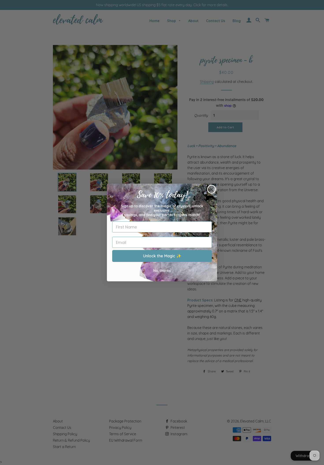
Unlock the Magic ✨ (162, 255)
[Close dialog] (211, 189)
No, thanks (162, 270)
